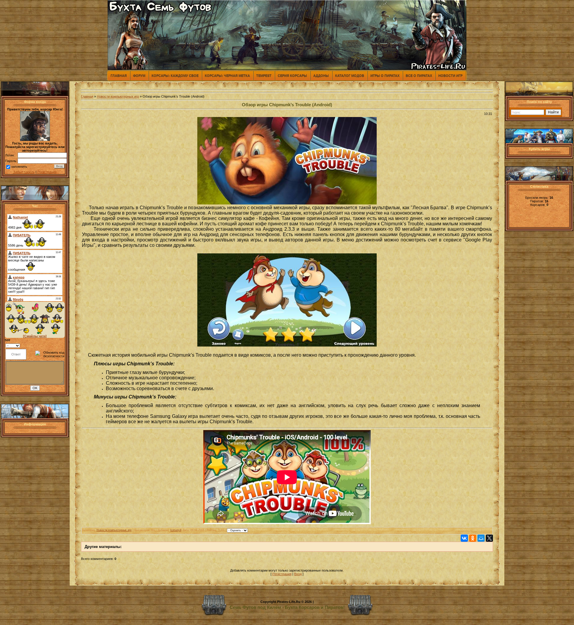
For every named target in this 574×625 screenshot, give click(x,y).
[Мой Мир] (481, 538)
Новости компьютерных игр (118, 96)
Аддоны (321, 75)
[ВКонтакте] (464, 538)
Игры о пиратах (384, 75)
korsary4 (175, 530)
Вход (298, 574)
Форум (139, 75)
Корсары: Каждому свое (175, 75)
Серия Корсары (292, 75)
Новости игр (450, 75)
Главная (119, 75)
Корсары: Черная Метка (227, 75)
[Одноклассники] (472, 538)
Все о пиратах (419, 75)
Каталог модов (349, 75)
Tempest (263, 75)
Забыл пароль (24, 172)
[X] (489, 538)
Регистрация (47, 172)
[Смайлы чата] (35, 336)
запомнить (19, 166)
